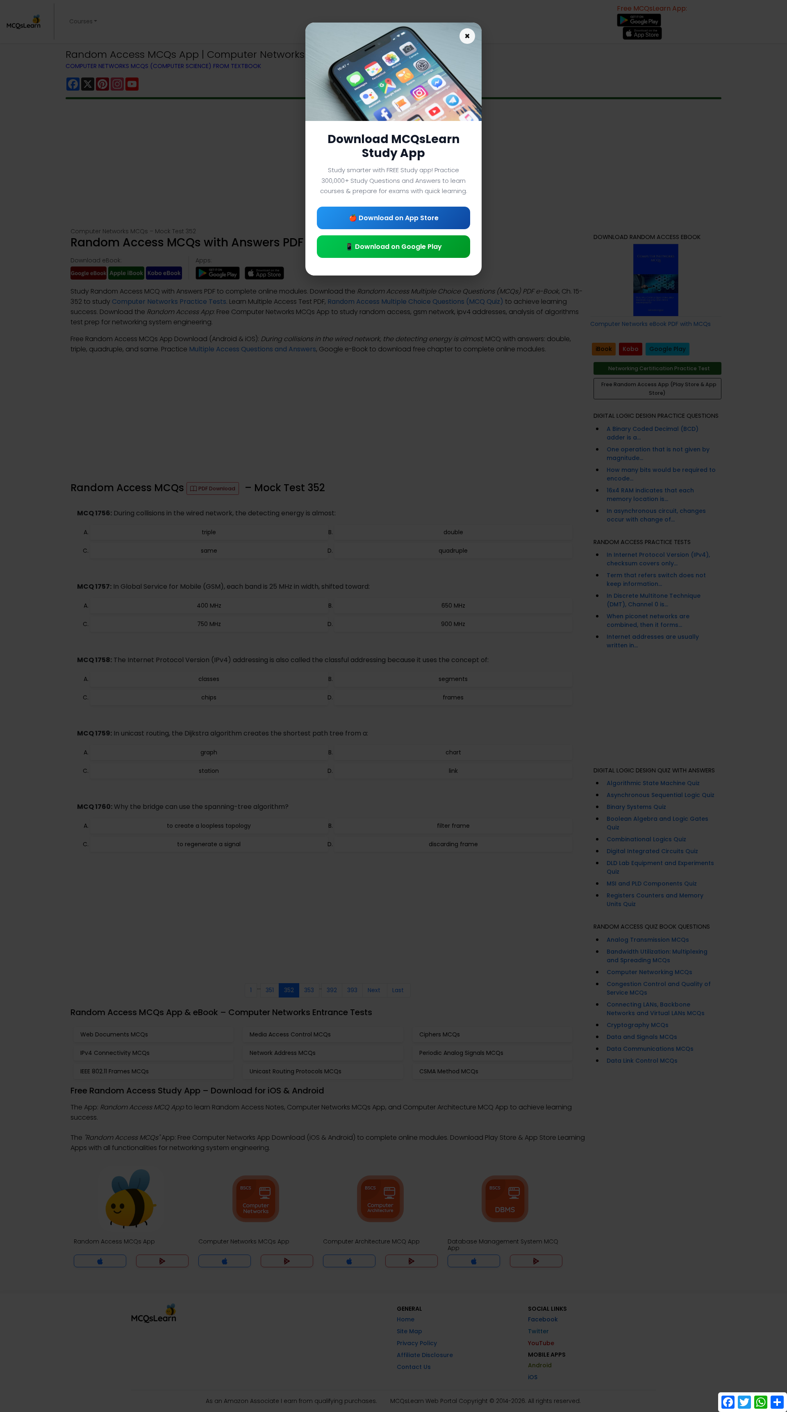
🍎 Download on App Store (394, 218)
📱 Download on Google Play (393, 246)
